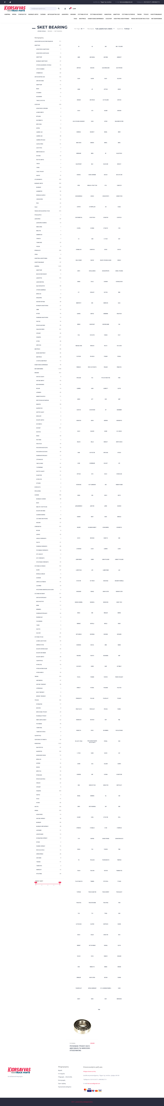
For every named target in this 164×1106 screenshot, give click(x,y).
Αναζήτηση (58, 8)
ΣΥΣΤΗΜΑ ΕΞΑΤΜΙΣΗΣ (128, 14)
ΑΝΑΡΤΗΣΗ (116, 14)
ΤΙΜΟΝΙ (139, 14)
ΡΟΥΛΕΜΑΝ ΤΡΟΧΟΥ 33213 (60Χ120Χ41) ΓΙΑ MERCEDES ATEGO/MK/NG (80, 1048)
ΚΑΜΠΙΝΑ (7, 14)
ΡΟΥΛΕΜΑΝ (72, 1043)
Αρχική (60, 1070)
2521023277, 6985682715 (152, 2)
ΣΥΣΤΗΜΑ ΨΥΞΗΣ (83, 14)
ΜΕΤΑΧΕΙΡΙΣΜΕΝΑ (156, 18)
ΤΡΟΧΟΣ (146, 14)
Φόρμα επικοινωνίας (89, 1071)
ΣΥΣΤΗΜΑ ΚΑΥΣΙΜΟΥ (96, 14)
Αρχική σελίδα (42, 31)
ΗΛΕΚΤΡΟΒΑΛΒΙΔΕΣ (156, 14)
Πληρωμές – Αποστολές (65, 1077)
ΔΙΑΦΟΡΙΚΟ (65, 14)
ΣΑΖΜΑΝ (43, 14)
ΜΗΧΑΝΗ (73, 14)
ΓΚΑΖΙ (75, 18)
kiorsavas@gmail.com (126, 2)
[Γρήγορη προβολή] (80, 1027)
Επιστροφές (61, 1080)
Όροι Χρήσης (62, 1083)
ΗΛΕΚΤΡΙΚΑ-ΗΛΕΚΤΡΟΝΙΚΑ (121, 18)
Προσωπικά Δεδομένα (64, 1087)
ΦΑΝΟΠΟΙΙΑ (107, 14)
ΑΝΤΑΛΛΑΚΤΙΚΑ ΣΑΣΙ (54, 14)
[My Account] (65, 8)
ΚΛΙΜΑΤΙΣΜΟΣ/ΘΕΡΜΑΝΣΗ (96, 18)
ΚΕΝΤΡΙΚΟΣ (82, 18)
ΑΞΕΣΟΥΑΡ (109, 18)
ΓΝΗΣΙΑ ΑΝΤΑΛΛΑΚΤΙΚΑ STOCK (140, 18)
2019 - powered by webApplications (82, 1102)
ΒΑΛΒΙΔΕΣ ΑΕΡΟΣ (33, 14)
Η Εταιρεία (61, 1073)
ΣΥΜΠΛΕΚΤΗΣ (22, 14)
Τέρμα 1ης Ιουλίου (105, 2)
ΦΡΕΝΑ (14, 14)
